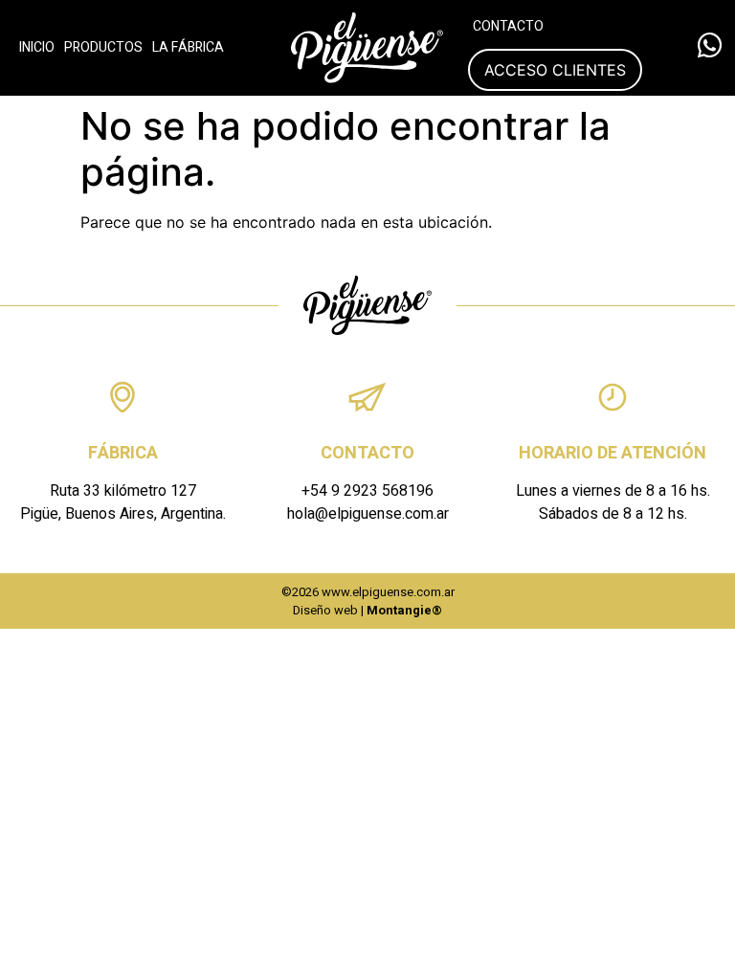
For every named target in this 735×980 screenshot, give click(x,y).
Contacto (508, 26)
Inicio (37, 47)
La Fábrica (188, 47)
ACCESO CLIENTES (555, 69)
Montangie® (404, 610)
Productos (103, 47)
